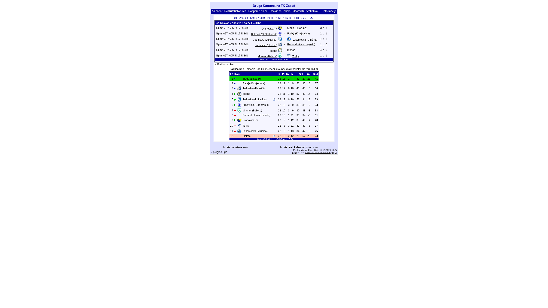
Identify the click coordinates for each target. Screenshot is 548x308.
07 (257, 17)
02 (239, 17)
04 (246, 17)
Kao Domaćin (247, 69)
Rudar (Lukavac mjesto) (301, 44)
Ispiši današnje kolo (235, 147)
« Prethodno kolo (225, 64)
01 (235, 17)
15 (286, 17)
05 (250, 17)
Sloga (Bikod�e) (297, 28)
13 (279, 17)
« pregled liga (219, 152)
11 (272, 17)
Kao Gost (261, 69)
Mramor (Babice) (267, 56)
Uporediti (298, 11)
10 (268, 17)
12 (275, 17)
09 (264, 17)
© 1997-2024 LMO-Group (317, 152)
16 (290, 17)
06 (253, 17)
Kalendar (216, 11)
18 (297, 17)
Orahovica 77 (269, 28)
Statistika (312, 11)
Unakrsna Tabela (280, 11)
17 (293, 17)
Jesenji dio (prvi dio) (279, 69)
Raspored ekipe (258, 11)
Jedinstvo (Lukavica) (265, 39)
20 (304, 17)
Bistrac (291, 50)
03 (242, 17)
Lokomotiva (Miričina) (304, 39)
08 (261, 17)
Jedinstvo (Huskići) (266, 45)
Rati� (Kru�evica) (298, 33)
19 (300, 17)
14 (282, 17)
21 (308, 17)
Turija (295, 56)
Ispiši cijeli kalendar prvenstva (299, 147)
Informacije (330, 11)
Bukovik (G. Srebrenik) (264, 34)
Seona (273, 50)
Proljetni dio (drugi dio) (304, 69)
